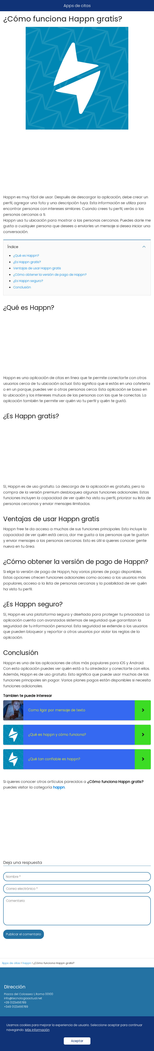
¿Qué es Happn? (26, 255)
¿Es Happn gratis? (27, 262)
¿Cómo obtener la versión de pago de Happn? (50, 274)
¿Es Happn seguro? (28, 281)
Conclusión (22, 287)
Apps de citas (77, 5)
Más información (37, 1030)
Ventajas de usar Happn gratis (37, 268)
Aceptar (77, 1041)
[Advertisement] (77, 162)
